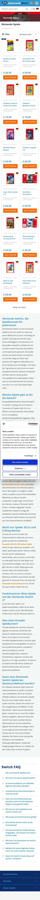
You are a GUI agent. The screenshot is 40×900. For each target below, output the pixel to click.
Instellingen (28, 456)
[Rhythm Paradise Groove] (10, 59)
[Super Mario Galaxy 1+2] (10, 193)
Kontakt (7, 881)
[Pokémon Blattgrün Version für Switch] (30, 104)
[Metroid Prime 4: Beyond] (10, 148)
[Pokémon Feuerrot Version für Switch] (10, 104)
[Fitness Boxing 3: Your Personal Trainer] (30, 237)
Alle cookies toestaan (20, 462)
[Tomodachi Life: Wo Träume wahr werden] (30, 59)
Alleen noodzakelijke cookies (20, 475)
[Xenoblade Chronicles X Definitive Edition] (30, 193)
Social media (9, 888)
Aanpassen (19, 468)
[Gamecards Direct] (15, 3)
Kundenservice (10, 874)
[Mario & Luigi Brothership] (10, 281)
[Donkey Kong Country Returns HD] (10, 237)
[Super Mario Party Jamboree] (30, 281)
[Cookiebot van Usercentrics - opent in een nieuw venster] (28, 424)
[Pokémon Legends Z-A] (30, 148)
